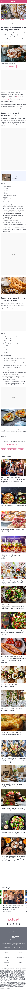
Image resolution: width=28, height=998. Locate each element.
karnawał (21, 449)
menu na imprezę (12, 449)
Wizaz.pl (20, 962)
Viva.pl (20, 960)
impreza (3, 452)
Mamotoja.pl (6, 960)
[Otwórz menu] (1, 1)
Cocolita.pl (6, 957)
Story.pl (20, 965)
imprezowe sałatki (5, 99)
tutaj (11, 988)
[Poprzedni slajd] (1, 897)
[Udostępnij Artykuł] (18, 66)
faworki (3, 449)
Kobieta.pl (20, 955)
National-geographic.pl (7, 965)
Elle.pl (6, 952)
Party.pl (20, 952)
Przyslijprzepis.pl (20, 957)
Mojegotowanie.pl (7, 962)
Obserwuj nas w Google (9, 66)
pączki (17, 96)
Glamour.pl (6, 955)
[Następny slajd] (26, 897)
